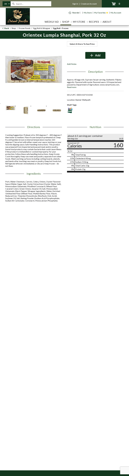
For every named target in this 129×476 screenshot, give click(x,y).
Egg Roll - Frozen (60, 28)
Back (6, 28)
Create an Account (89, 4)
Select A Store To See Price (82, 44)
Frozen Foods (24, 28)
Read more (71, 87)
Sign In (75, 4)
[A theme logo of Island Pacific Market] (17, 20)
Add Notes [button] (71, 64)
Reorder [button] (75, 12)
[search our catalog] (13, 3)
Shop (14, 28)
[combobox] (7, 3)
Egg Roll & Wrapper (41, 28)
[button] (10, 108)
